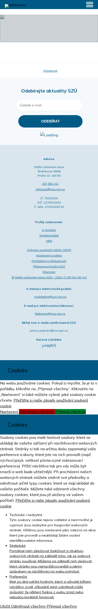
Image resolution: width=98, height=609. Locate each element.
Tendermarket (49, 235)
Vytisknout (50, 70)
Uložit (5, 606)
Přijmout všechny (70, 411)
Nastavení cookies (49, 255)
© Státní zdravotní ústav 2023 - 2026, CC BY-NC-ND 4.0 (49, 277)
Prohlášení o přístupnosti (49, 261)
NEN (49, 241)
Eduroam (49, 272)
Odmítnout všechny (37, 411)
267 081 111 (50, 183)
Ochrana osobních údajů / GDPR (49, 250)
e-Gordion (49, 230)
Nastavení (9, 411)
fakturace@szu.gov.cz (50, 313)
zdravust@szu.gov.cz (50, 189)
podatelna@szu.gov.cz (50, 296)
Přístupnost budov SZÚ (49, 266)
